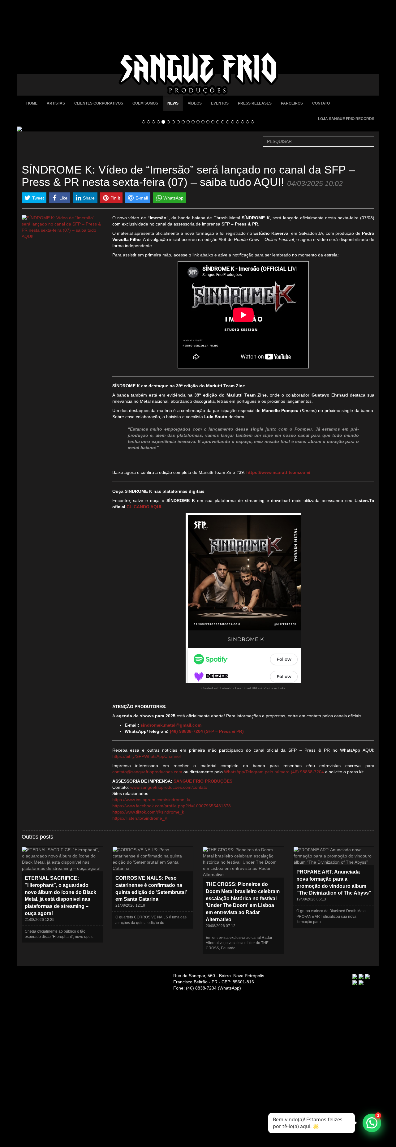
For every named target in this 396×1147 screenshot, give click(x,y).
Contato (321, 103)
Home (31, 103)
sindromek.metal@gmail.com (170, 725)
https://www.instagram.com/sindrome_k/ (151, 799)
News (173, 103)
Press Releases (255, 103)
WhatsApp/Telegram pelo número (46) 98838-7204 (274, 771)
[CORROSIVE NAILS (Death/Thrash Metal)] (198, 129)
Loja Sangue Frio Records (346, 119)
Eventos (220, 103)
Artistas (56, 103)
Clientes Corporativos (98, 103)
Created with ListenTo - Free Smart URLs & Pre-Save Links (243, 688)
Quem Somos (145, 103)
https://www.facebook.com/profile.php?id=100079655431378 (171, 805)
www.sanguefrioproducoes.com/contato (168, 787)
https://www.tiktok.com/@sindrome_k (148, 812)
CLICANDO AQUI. (144, 506)
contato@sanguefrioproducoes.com (147, 771)
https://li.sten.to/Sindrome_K (139, 818)
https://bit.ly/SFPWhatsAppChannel (146, 756)
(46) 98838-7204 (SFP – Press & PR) (207, 731)
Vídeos (195, 103)
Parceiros (292, 103)
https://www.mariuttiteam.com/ (278, 472)
